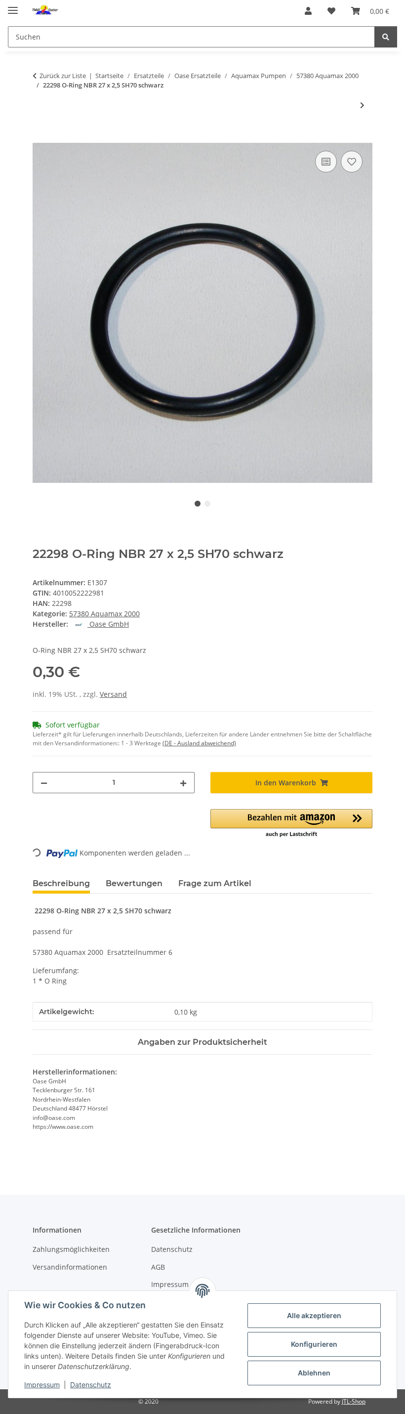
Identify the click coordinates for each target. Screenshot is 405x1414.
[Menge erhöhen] (183, 782)
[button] (308, 11)
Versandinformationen (70, 1267)
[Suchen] (385, 36)
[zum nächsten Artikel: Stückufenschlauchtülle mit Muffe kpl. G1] (362, 105)
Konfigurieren (314, 1344)
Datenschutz (90, 1384)
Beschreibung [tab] (61, 883)
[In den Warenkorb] (40, 137)
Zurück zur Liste (63, 75)
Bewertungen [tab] (134, 883)
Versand (113, 694)
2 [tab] (207, 504)
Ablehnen (314, 1373)
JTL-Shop (353, 1401)
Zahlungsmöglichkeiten (71, 1249)
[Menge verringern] (44, 782)
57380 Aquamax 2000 (104, 613)
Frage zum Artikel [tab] (214, 883)
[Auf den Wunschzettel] (352, 161)
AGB (158, 1267)
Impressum (42, 1384)
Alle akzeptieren (314, 1315)
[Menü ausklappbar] (13, 6)
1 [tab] (198, 504)
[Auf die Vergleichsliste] (326, 161)
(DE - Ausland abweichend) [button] (199, 743)
